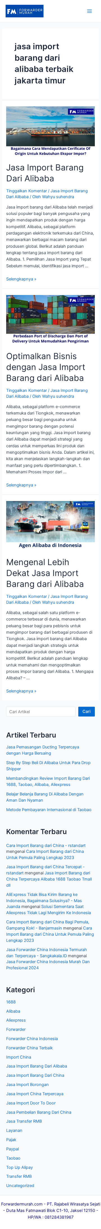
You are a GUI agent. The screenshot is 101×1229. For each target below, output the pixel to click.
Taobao (13, 1158)
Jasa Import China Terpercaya (34, 1093)
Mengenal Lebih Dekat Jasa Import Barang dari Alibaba (45, 573)
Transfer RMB (19, 1176)
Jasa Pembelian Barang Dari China (38, 1112)
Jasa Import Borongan (27, 1084)
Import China (18, 1057)
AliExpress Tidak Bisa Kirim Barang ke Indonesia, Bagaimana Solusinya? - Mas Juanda (44, 900)
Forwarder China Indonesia (32, 1038)
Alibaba (13, 1011)
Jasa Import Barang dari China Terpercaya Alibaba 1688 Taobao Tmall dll (49, 879)
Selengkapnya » (21, 279)
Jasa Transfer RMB (24, 1121)
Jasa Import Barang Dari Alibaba (36, 1066)
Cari (86, 711)
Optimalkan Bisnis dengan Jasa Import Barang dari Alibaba (45, 367)
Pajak (11, 1139)
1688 (11, 1002)
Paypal (12, 1148)
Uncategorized (20, 1185)
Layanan (14, 1130)
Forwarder (16, 1029)
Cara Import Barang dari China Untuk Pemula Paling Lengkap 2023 (50, 934)
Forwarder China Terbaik (29, 1047)
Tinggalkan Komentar (26, 190)
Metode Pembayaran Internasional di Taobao (48, 809)
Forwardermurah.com (22, 1204)
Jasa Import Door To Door (31, 1103)
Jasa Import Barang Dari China (35, 1075)
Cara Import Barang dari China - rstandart (46, 845)
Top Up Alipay (19, 1167)
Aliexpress (16, 1020)
